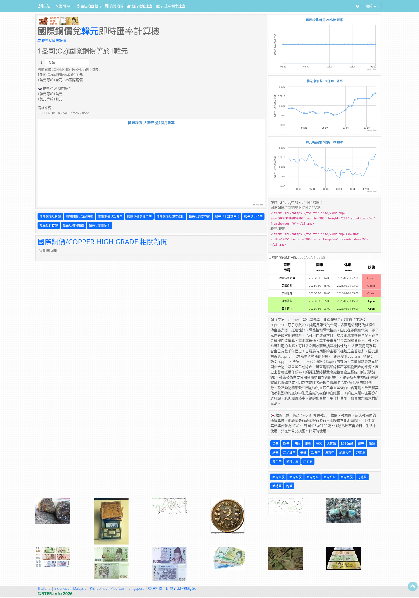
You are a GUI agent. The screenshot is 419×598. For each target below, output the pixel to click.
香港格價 (155, 588)
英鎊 (319, 443)
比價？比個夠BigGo (181, 588)
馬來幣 (329, 452)
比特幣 (362, 477)
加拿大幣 (345, 452)
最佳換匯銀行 (90, 6)
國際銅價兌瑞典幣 (110, 216)
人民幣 (331, 443)
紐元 (275, 452)
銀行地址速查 (141, 6)
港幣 (308, 443)
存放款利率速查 (172, 6)
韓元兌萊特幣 (48, 225)
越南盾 (360, 452)
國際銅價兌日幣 (50, 216)
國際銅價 (295, 477)
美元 (275, 443)
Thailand (44, 588)
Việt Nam (118, 588)
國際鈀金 (312, 477)
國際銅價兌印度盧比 (170, 216)
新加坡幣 (289, 452)
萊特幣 (277, 486)
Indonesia (61, 588)
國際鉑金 (329, 477)
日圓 (297, 443)
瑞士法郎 (347, 443)
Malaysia (79, 588)
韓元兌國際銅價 (53, 40)
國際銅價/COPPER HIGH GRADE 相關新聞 (103, 241)
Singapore (136, 588)
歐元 (286, 443)
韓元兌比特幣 (253, 216)
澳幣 (372, 443)
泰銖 (303, 452)
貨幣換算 (116, 6)
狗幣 (289, 486)
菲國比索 (292, 461)
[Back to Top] (412, 586)
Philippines (98, 588)
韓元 (90, 31)
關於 (369, 6)
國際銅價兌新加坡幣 (79, 216)
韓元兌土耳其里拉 (227, 216)
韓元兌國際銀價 (73, 225)
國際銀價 (346, 477)
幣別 (62, 6)
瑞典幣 (315, 452)
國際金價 (278, 477)
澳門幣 (277, 461)
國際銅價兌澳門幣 (139, 216)
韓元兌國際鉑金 (99, 225)
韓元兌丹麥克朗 (199, 216)
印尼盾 (308, 461)
